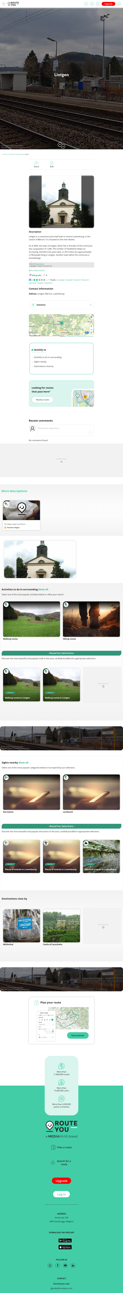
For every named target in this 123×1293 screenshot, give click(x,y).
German (32, 283)
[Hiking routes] (91, 619)
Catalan (61, 280)
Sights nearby (40, 361)
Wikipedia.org (39, 264)
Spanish (48, 283)
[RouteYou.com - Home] (13, 4)
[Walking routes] (31, 619)
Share (36, 166)
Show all (43, 589)
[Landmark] (91, 792)
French (85, 280)
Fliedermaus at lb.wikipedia (14, 146)
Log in (61, 1194)
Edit (52, 166)
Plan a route (64, 1147)
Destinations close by (43, 366)
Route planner (77, 1035)
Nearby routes (42, 399)
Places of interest (8, 154)
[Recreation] (31, 792)
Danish (69, 280)
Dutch (77, 280)
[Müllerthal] (21, 925)
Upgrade (108, 4)
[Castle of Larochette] (61, 925)
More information (37, 270)
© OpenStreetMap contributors (84, 336)
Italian (40, 283)
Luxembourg (19, 154)
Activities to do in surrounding (48, 357)
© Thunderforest (70, 336)
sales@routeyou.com (62, 1288)
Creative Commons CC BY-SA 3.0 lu (19, 147)
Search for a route (64, 1162)
